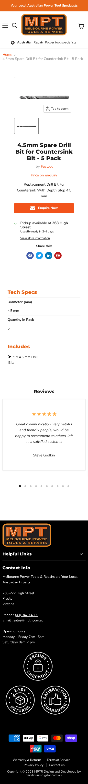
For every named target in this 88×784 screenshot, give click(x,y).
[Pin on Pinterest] (58, 255)
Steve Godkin (44, 455)
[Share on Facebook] (30, 255)
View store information (35, 238)
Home (7, 55)
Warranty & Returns (27, 760)
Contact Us (57, 765)
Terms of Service (58, 760)
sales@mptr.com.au (28, 620)
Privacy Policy (34, 765)
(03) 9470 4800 (26, 615)
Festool (47, 166)
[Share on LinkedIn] (48, 255)
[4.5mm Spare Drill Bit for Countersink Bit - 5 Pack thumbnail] (26, 126)
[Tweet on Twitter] (39, 255)
